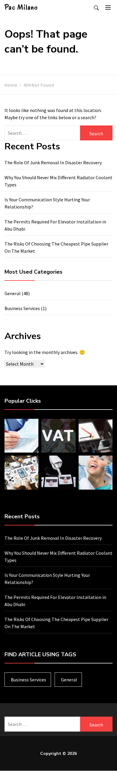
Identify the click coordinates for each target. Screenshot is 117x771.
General (12, 293)
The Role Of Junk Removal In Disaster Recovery (53, 162)
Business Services (22, 308)
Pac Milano (21, 7)
